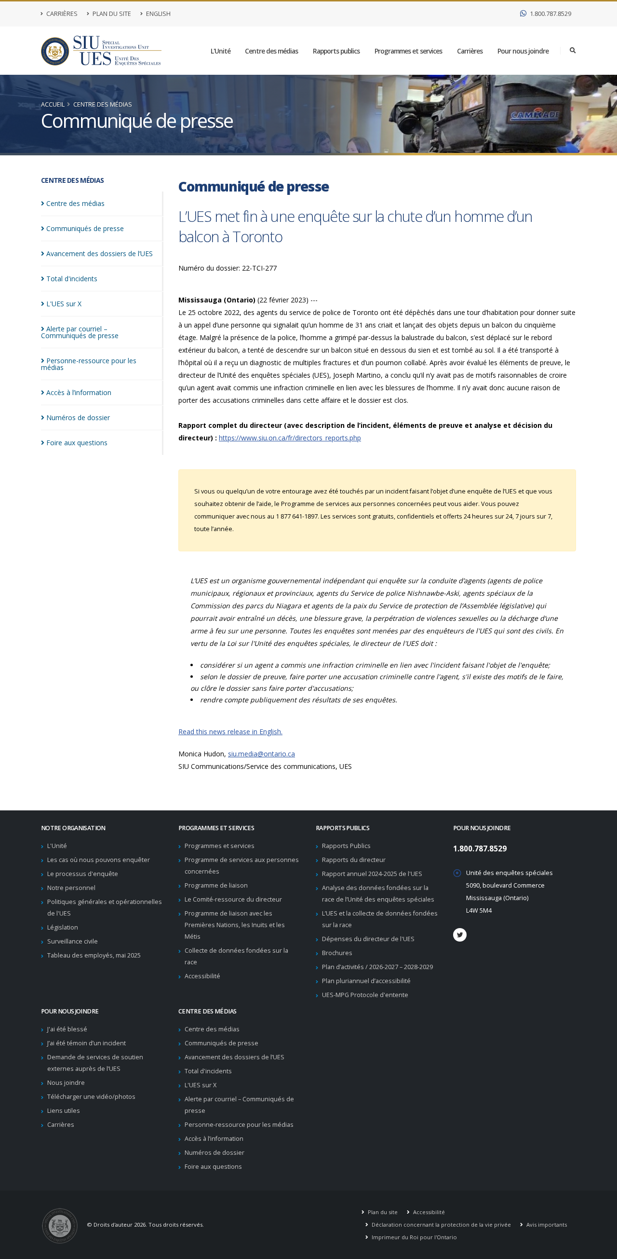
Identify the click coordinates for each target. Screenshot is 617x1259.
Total (71, 278)
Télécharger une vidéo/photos (91, 1097)
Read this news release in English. (230, 731)
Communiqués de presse (221, 1043)
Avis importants (546, 1224)
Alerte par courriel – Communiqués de (80, 332)
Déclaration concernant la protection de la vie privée (440, 1224)
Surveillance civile (72, 941)
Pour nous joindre (523, 50)
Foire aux (76, 442)
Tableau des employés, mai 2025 (94, 955)
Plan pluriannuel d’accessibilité (366, 981)
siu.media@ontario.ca (261, 753)
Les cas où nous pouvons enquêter (98, 860)
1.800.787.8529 (549, 14)
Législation (62, 927)
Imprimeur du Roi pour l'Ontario (413, 1237)
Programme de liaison (216, 885)
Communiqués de (85, 228)
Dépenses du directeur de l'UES (368, 939)
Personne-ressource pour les (88, 364)
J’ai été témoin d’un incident (86, 1043)
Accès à (78, 392)
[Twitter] (460, 935)
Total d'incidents (208, 1071)
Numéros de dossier (214, 1153)
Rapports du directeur (354, 860)
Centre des (75, 203)
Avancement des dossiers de (99, 253)
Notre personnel (71, 888)
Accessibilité (202, 976)
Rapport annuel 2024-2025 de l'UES (372, 874)
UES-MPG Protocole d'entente (365, 995)
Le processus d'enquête (82, 874)
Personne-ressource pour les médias (239, 1125)
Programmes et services (408, 50)
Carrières (61, 14)
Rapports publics (336, 50)
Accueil (53, 104)
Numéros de (78, 417)
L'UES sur (63, 303)
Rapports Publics (346, 846)
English (158, 14)
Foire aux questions (213, 1167)
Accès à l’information (214, 1139)
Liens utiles (63, 1111)
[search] (573, 50)
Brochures (337, 953)
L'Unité (220, 50)
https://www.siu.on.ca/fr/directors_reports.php (290, 437)
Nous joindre (66, 1083)
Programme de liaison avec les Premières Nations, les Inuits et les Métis (235, 925)
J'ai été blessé (67, 1029)
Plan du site (111, 14)
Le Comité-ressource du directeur (233, 899)
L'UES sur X (200, 1085)
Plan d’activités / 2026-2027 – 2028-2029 (377, 967)
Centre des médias (271, 50)
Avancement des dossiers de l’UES (234, 1057)
